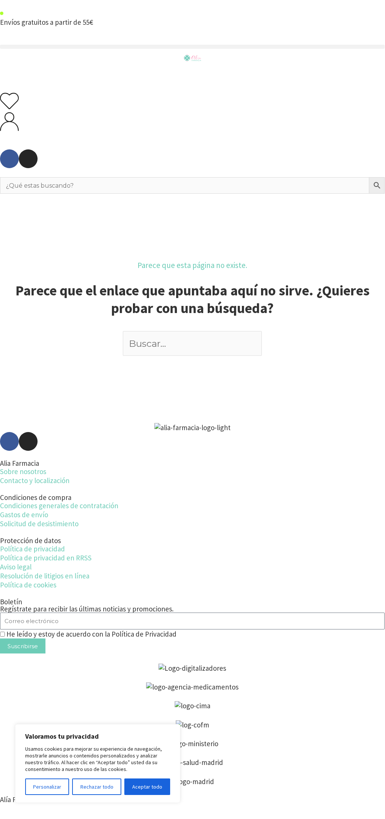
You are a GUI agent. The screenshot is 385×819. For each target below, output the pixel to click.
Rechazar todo (96, 786)
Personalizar (47, 786)
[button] (192, 47)
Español (369, 31)
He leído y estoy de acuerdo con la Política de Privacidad (91, 633)
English (338, 31)
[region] (97, 763)
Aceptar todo (147, 786)
